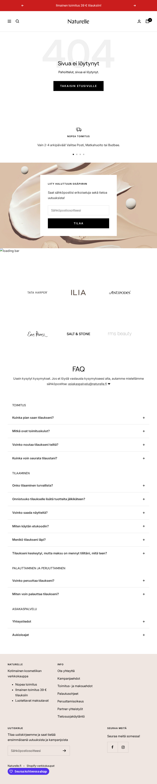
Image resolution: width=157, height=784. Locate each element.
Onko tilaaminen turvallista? (32, 485)
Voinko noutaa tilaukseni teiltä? (35, 444)
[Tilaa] (64, 750)
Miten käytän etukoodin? (30, 526)
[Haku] (17, 21)
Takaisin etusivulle (78, 86)
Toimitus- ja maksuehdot (74, 686)
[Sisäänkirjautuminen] (139, 21)
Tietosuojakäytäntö (71, 716)
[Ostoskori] (147, 21)
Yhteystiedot (21, 621)
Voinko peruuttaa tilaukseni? (33, 580)
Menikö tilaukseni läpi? (29, 540)
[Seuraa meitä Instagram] (123, 747)
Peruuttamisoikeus (70, 701)
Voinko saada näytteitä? (30, 512)
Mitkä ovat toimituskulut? (31, 431)
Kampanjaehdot (68, 678)
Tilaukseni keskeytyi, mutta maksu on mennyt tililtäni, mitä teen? (59, 553)
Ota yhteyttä (66, 671)
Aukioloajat (20, 635)
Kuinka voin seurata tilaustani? (34, 458)
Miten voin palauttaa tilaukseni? (35, 594)
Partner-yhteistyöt (70, 709)
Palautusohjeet (67, 694)
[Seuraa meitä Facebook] (112, 747)
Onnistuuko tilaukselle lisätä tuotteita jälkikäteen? (48, 499)
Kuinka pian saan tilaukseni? (33, 417)
